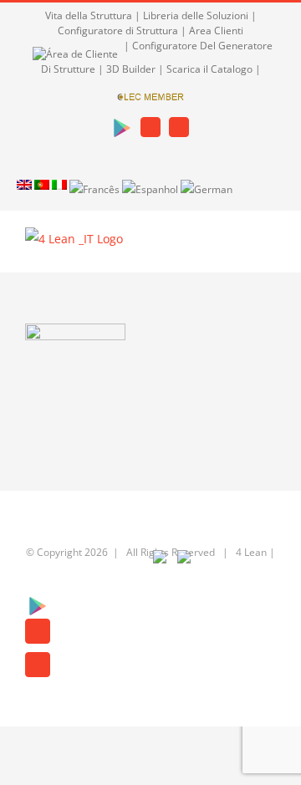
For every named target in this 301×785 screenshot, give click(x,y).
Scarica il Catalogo (209, 69)
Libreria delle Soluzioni (195, 15)
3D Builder (131, 69)
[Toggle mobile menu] (269, 247)
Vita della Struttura (88, 15)
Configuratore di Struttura (118, 30)
